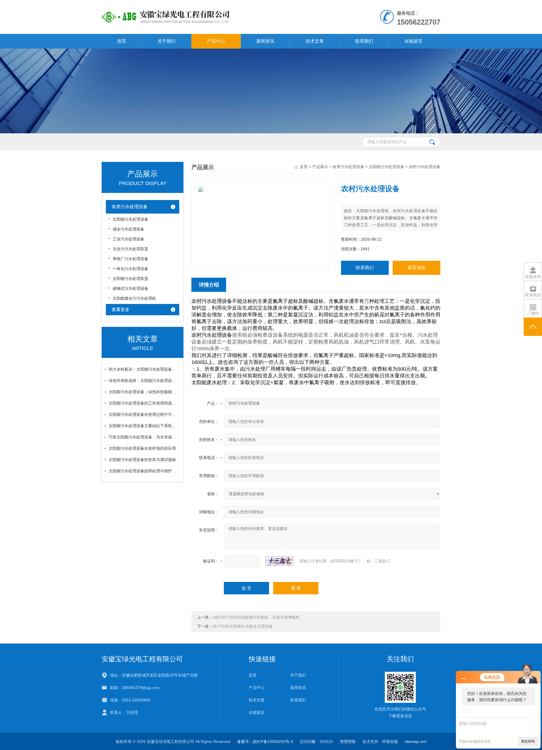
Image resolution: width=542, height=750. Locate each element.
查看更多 (121, 309)
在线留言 (414, 41)
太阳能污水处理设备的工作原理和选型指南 (144, 403)
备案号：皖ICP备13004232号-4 (265, 741)
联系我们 (364, 41)
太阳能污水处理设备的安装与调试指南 (142, 459)
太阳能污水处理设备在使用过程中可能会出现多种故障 (144, 414)
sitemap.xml (415, 741)
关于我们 (167, 41)
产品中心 (216, 41)
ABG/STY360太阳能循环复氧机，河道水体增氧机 (256, 617)
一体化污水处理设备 (130, 268)
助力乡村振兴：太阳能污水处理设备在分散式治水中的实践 (144, 369)
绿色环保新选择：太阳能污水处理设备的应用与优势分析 (144, 380)
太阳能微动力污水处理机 (134, 298)
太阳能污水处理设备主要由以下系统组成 (144, 425)
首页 (121, 41)
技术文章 (315, 41)
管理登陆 (348, 741)
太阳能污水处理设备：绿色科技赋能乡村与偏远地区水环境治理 (144, 392)
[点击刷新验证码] (279, 561)
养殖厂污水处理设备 (130, 258)
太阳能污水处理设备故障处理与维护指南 (144, 471)
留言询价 (417, 267)
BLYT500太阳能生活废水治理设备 (243, 626)
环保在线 (390, 741)
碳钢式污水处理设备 (130, 288)
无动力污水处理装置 (130, 249)
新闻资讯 (265, 41)
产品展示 (320, 166)
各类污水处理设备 (130, 206)
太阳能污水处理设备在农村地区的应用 (142, 448)
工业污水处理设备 (128, 239)
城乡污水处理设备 (128, 229)
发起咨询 (528, 741)
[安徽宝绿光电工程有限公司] (206, 5)
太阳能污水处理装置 (130, 278)
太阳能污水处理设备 (130, 219)
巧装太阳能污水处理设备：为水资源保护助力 (144, 437)
